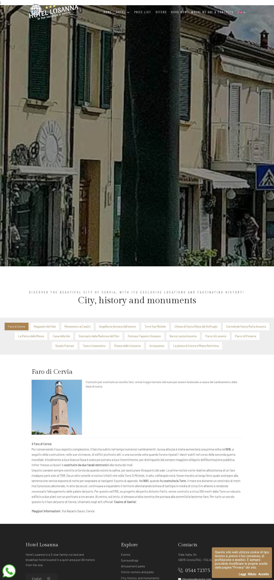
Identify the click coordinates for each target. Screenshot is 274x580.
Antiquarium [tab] (156, 345)
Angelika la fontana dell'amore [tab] (117, 326)
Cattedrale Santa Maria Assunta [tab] (246, 326)
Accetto (263, 574)
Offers (161, 12)
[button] (242, 12)
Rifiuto (252, 574)
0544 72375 (197, 570)
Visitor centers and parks (137, 572)
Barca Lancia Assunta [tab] (183, 336)
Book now (179, 12)
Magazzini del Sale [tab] (45, 326)
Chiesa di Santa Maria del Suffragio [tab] (196, 326)
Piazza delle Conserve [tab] (127, 345)
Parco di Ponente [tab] (245, 336)
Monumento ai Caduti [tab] (77, 326)
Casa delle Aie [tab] (61, 336)
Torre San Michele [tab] (155, 326)
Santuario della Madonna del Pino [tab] (99, 336)
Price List (142, 12)
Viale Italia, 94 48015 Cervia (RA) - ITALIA (195, 557)
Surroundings (129, 560)
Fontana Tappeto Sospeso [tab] (144, 336)
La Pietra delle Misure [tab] (31, 336)
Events (125, 554)
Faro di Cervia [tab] (16, 326)
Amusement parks (133, 566)
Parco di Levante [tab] (215, 336)
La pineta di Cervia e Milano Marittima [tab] (196, 345)
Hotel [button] (121, 12)
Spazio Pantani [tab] (64, 345)
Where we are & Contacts (212, 12)
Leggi (242, 574)
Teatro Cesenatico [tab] (94, 345)
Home (108, 12)
